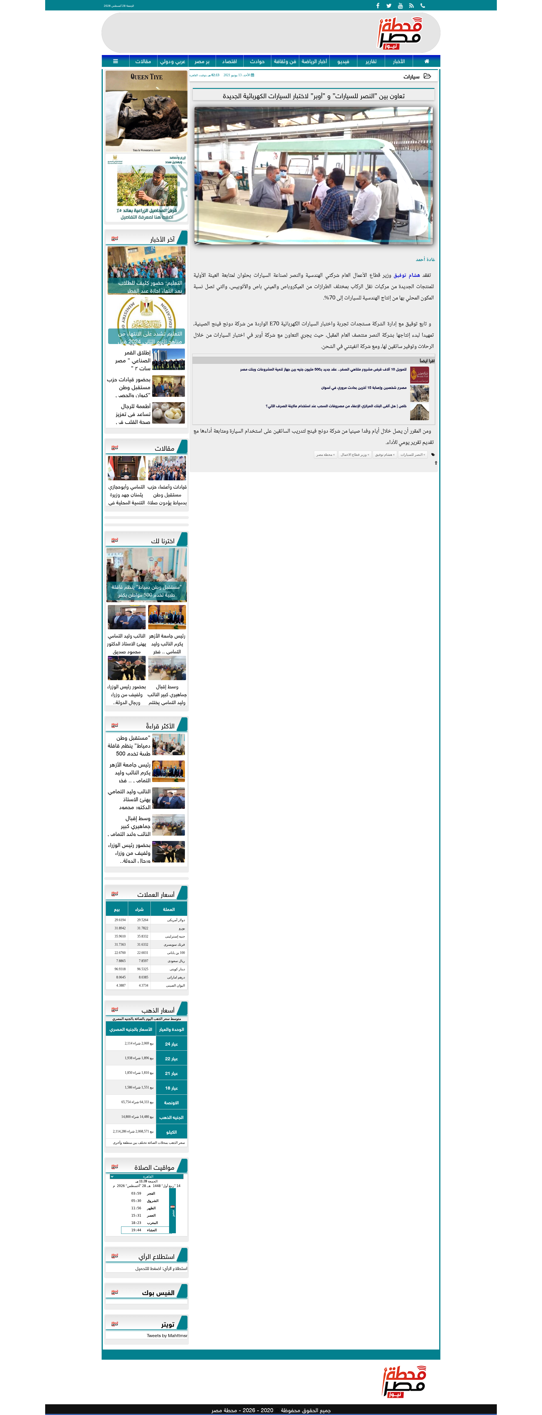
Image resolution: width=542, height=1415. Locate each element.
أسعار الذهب (158, 1009)
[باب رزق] (146, 188)
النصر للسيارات (412, 455)
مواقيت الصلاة (154, 1166)
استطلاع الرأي (156, 1255)
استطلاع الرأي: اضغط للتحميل (161, 1268)
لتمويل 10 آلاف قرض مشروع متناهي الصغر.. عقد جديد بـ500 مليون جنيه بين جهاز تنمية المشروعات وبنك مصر (323, 368)
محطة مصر (324, 455)
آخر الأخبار (162, 238)
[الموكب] (146, 111)
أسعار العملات (155, 893)
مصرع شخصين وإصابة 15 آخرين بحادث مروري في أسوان (363, 387)
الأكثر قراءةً (160, 725)
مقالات (164, 447)
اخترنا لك (162, 540)
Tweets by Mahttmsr (167, 1335)
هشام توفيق (407, 276)
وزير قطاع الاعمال (354, 455)
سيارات (411, 75)
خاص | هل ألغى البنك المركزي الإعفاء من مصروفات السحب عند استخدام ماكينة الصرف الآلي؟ (336, 405)
